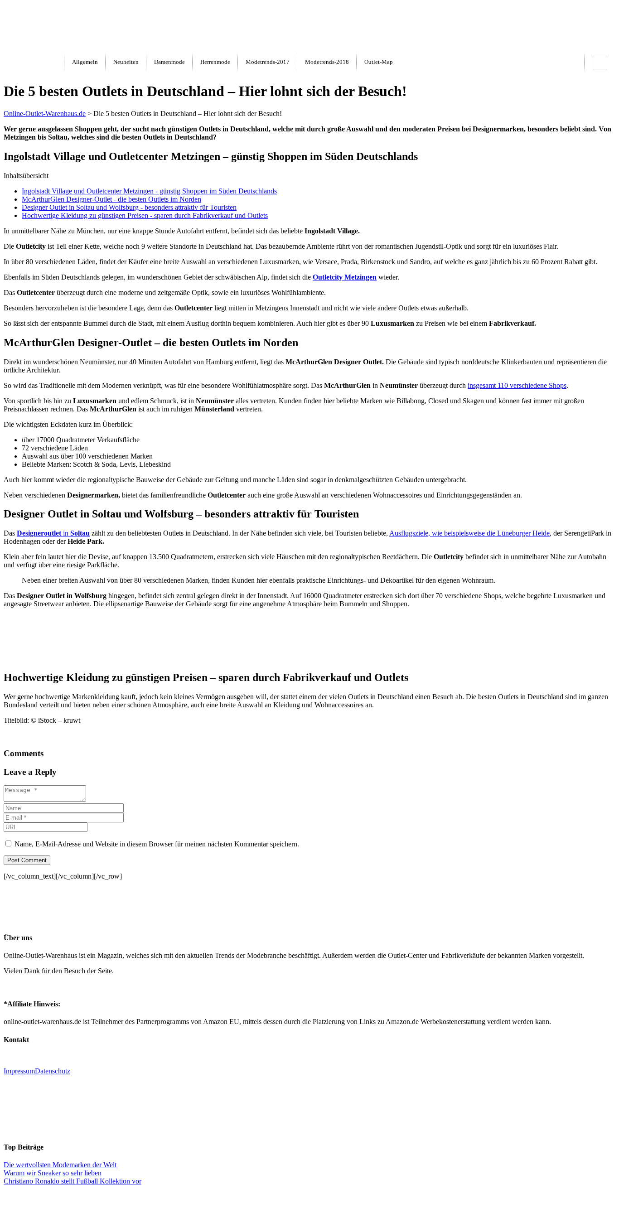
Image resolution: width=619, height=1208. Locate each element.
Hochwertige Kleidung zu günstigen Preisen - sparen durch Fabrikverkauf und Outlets (145, 215)
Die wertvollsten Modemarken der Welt (60, 1165)
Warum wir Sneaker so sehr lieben (53, 1173)
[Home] (26, 46)
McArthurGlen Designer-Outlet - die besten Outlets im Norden (111, 199)
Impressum (19, 1071)
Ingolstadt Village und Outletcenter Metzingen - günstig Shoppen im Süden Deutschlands (149, 191)
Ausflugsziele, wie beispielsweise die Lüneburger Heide (469, 533)
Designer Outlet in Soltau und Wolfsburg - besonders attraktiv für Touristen (129, 207)
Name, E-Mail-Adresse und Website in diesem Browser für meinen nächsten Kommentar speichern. (157, 844)
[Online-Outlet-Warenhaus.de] (34, 62)
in (53, 533)
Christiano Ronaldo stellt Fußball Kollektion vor (72, 1181)
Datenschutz (52, 1071)
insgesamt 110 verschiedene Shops (517, 385)
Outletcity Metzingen (345, 277)
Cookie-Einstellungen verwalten (310, 1196)
